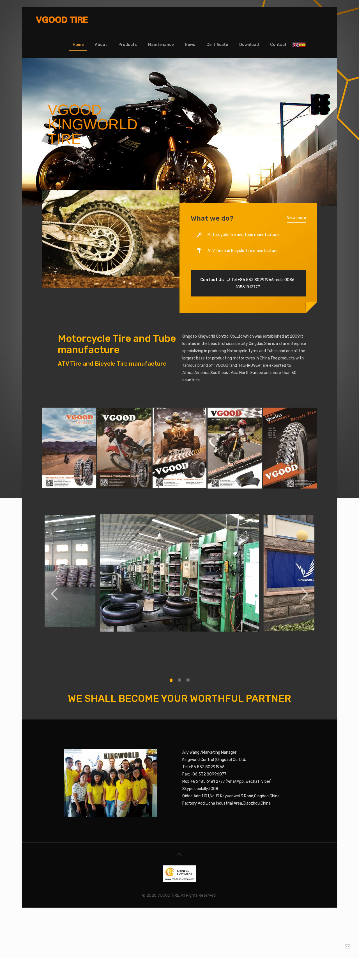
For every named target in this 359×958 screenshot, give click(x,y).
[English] (295, 44)
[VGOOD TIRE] (62, 19)
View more (296, 217)
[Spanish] (302, 44)
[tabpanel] (179, 573)
